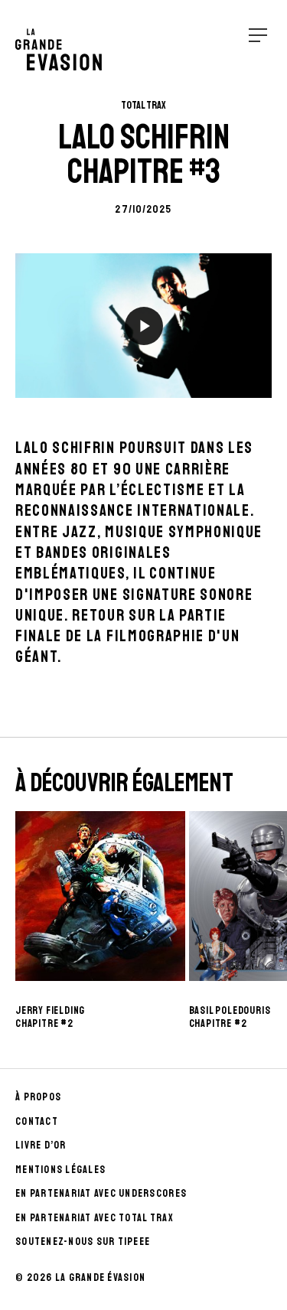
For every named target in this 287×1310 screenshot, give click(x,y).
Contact (36, 1121)
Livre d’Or (41, 1145)
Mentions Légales (60, 1169)
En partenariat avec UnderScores (101, 1193)
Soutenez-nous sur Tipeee (82, 1241)
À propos (38, 1096)
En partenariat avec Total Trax (94, 1217)
